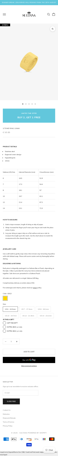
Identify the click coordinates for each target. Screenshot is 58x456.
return (35, 288)
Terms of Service (8, 422)
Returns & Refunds (9, 418)
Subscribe (11, 401)
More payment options (29, 366)
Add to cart (29, 352)
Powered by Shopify (37, 433)
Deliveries (6, 414)
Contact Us (6, 410)
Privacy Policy (7, 426)
